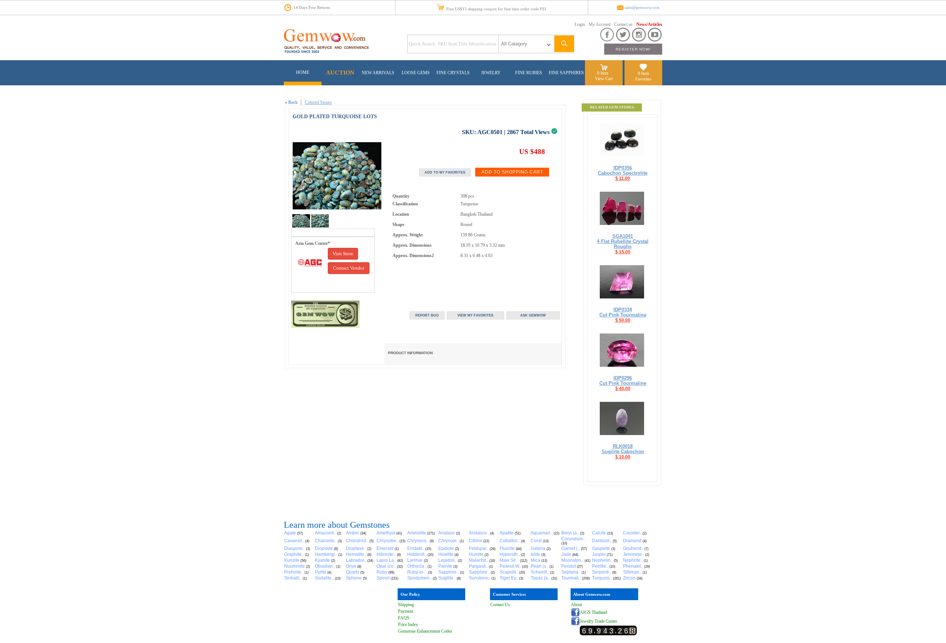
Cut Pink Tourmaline (622, 315)
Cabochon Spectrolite (622, 173)
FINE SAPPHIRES (566, 72)
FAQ (402, 617)
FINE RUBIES (528, 72)
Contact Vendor (348, 268)
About (576, 604)
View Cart (604, 78)
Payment (405, 611)
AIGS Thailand (593, 612)
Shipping (406, 604)
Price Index (408, 624)
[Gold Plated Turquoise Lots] (301, 226)
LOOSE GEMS (416, 72)
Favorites (643, 79)
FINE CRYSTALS (453, 72)
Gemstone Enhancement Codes (425, 631)
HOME (302, 72)
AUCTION (340, 72)
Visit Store (343, 253)
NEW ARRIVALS (378, 72)
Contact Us (500, 604)
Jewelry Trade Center (598, 621)
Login (580, 24)
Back (293, 102)
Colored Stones (318, 102)
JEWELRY (491, 72)
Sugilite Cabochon (623, 451)
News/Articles (649, 24)
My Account (599, 24)
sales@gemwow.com (642, 8)
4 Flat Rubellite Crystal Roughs (623, 244)
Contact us (623, 24)
